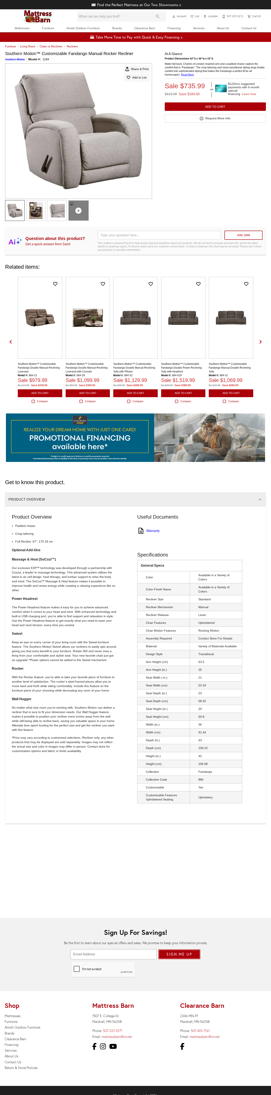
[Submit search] (158, 16)
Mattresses (22, 28)
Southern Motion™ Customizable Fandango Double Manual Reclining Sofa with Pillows (134, 367)
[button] (173, 16)
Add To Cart (215, 106)
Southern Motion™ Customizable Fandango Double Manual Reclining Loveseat (39, 367)
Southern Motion (15, 59)
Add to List (139, 77)
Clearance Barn (144, 28)
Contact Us (249, 28)
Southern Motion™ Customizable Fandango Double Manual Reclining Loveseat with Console (87, 367)
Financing (174, 28)
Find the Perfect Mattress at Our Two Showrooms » (139, 4)
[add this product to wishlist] (55, 284)
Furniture (48, 28)
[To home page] (38, 16)
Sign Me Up (179, 954)
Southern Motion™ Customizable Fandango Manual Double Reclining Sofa (230, 367)
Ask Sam (243, 235)
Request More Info (217, 118)
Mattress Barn (113, 1005)
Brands (117, 28)
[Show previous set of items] (10, 342)
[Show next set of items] (260, 342)
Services (199, 28)
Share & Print (140, 69)
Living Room (27, 46)
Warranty (153, 531)
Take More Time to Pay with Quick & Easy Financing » (139, 37)
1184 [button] (46, 59)
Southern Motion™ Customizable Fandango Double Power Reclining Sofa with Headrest (181, 367)
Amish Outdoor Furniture (83, 28)
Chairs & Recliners (51, 46)
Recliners (72, 46)
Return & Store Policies (21, 1068)
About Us (223, 28)
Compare (42, 401)
